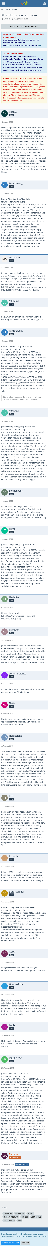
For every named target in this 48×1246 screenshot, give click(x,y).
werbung (8, 1213)
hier (39, 45)
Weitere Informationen (10, 1242)
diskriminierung (11, 1217)
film (20, 1220)
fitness (25, 1217)
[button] (3, 3)
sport (30, 1213)
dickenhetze (9, 1220)
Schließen (25, 1242)
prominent (20, 1213)
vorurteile (36, 1217)
